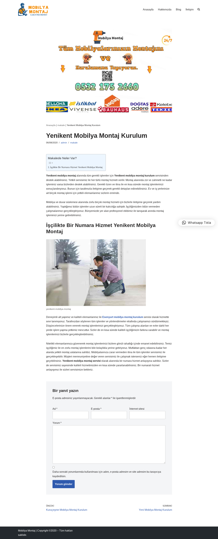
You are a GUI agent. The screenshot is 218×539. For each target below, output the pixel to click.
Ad (55, 408)
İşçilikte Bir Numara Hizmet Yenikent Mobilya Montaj (76, 167)
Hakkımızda (164, 9)
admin (64, 142)
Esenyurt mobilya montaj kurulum (122, 317)
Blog (178, 9)
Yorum (57, 423)
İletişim (190, 9)
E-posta (96, 408)
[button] (196, 222)
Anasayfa (148, 9)
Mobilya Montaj (26, 530)
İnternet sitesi (136, 408)
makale (61, 125)
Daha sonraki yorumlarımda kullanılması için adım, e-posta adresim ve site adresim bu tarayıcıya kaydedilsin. (107, 473)
